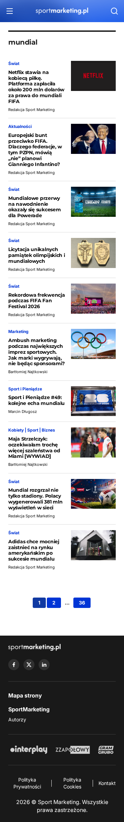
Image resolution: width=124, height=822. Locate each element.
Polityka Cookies (72, 783)
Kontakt (107, 783)
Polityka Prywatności (27, 783)
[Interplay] (28, 750)
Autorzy (17, 719)
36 (82, 603)
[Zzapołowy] (72, 750)
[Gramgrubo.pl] (105, 750)
